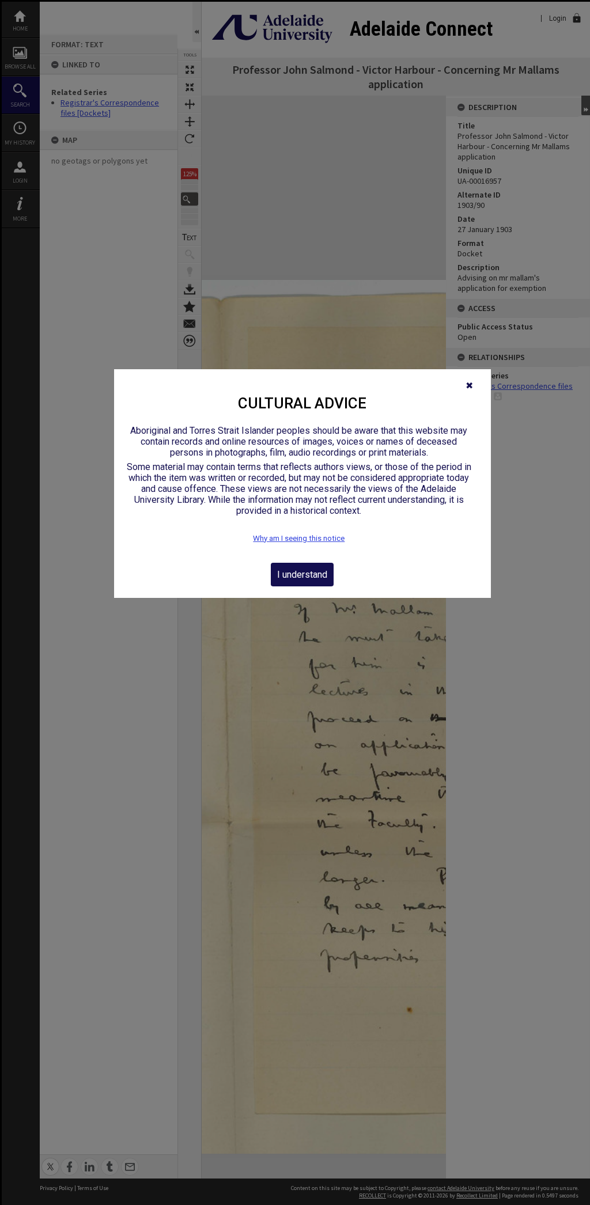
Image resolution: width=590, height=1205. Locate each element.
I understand (302, 574)
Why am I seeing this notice (299, 538)
